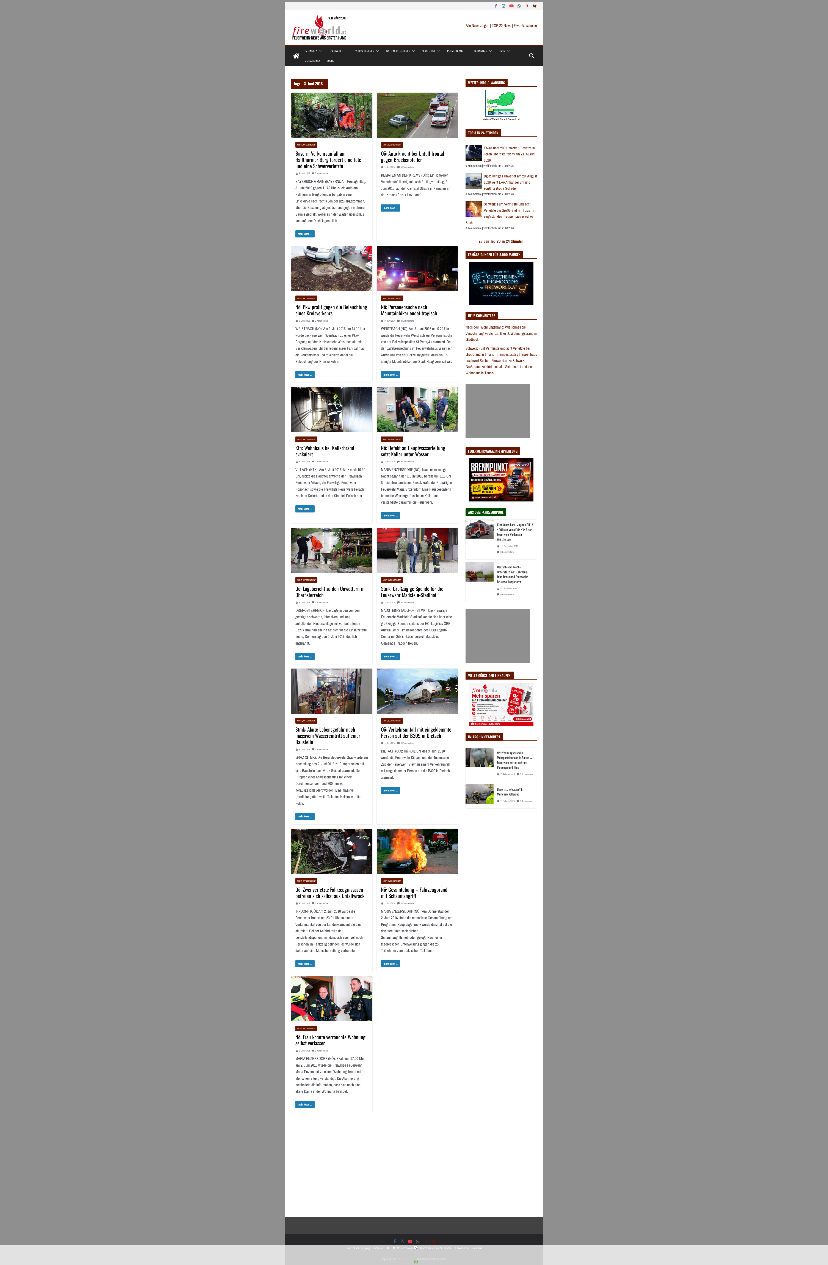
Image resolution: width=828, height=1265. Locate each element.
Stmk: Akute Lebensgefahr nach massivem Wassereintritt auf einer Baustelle (327, 735)
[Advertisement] (498, 411)
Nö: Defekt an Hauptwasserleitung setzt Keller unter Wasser (413, 451)
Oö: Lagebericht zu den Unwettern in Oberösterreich (330, 592)
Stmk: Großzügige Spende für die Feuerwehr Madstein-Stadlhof (412, 592)
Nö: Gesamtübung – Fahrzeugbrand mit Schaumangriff (414, 893)
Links (502, 51)
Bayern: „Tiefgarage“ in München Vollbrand (510, 792)
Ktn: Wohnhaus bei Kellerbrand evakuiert (324, 451)
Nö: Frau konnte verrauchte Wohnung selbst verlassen (330, 1040)
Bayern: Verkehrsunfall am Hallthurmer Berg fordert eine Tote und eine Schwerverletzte (328, 159)
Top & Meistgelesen (398, 51)
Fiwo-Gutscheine (525, 25)
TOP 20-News (502, 25)
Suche (330, 61)
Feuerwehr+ (336, 51)
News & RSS (429, 51)
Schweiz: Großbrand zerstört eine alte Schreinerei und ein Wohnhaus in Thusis (499, 366)
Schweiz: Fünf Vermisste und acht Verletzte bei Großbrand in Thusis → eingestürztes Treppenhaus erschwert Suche (500, 213)
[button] (319, 51)
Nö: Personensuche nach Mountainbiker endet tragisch (409, 310)
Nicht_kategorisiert (306, 145)
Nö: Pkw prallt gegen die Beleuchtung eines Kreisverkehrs (331, 310)
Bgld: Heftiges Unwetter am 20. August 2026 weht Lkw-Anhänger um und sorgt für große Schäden (510, 182)
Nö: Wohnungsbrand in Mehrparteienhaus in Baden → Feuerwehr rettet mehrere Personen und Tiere (515, 760)
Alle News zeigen (477, 25)
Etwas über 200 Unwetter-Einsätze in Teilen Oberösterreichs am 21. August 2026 (509, 154)
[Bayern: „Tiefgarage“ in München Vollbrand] (480, 796)
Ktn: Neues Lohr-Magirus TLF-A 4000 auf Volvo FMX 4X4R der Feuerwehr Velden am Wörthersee (515, 532)
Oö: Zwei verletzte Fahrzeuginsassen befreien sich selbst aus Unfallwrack (329, 893)
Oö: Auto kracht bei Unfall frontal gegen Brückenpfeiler (412, 156)
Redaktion (480, 51)
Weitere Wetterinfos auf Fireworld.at (501, 119)
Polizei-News (455, 51)
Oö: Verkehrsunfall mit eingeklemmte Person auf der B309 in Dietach (416, 732)
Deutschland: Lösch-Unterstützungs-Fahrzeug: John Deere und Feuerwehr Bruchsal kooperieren (512, 574)
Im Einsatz (311, 51)
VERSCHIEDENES (364, 51)
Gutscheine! (312, 61)
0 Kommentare (321, 173)
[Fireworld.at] (296, 56)
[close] (416, 1248)
